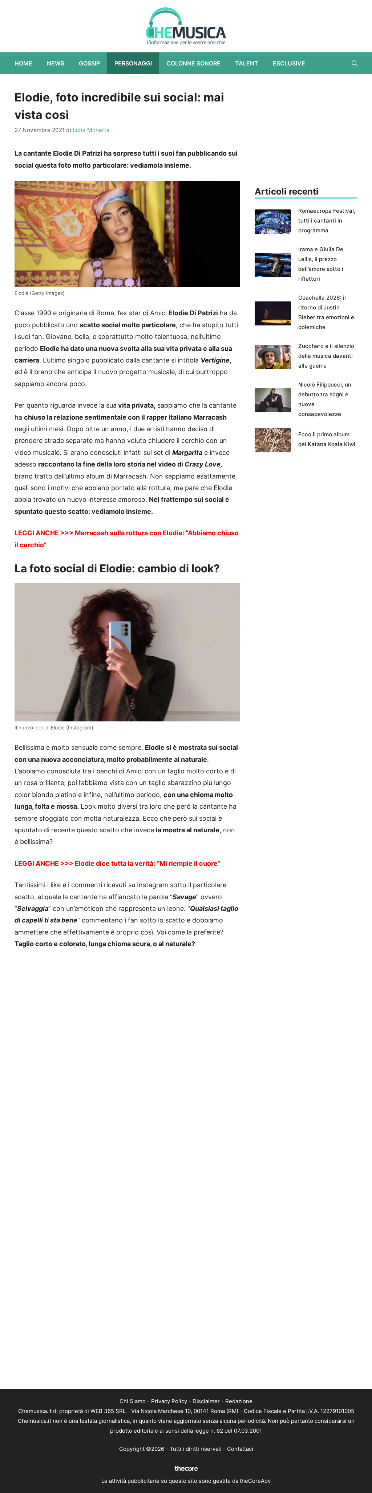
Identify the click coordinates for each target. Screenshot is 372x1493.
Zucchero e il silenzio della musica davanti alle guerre (326, 356)
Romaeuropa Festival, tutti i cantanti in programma (326, 220)
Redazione (238, 1401)
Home (23, 63)
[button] (354, 63)
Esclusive (289, 63)
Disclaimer (206, 1401)
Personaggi (133, 63)
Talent (246, 63)
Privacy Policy (169, 1401)
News (55, 63)
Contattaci (240, 1448)
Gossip (89, 63)
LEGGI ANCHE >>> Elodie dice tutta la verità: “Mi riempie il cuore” (118, 863)
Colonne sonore (193, 63)
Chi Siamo (133, 1401)
